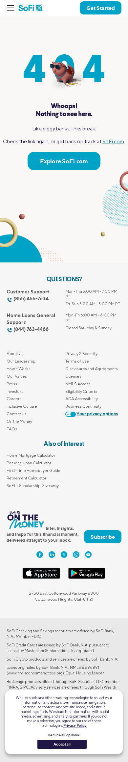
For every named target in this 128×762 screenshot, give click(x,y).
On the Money (19, 421)
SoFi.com (113, 141)
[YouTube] (88, 554)
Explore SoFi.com (64, 161)
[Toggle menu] (12, 8)
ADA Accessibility (81, 398)
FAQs (12, 428)
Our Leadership (21, 361)
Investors (15, 391)
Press (12, 383)
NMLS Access (78, 383)
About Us (15, 353)
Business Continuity (83, 406)
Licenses (73, 376)
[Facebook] (39, 554)
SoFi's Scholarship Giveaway (33, 485)
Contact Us (17, 413)
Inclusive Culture (22, 406)
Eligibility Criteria (81, 391)
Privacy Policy (75, 725)
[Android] (87, 577)
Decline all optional (64, 735)
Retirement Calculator (27, 478)
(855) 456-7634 (31, 298)
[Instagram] (76, 554)
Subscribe (103, 536)
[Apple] (41, 577)
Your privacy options (97, 414)
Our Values (17, 376)
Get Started (100, 8)
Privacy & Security (81, 353)
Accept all (62, 744)
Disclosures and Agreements (91, 368)
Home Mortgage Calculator (31, 455)
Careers (14, 398)
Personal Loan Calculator (29, 462)
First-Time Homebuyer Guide (33, 470)
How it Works (19, 368)
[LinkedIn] (52, 554)
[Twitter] (64, 554)
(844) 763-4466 (31, 329)
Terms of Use (77, 361)
